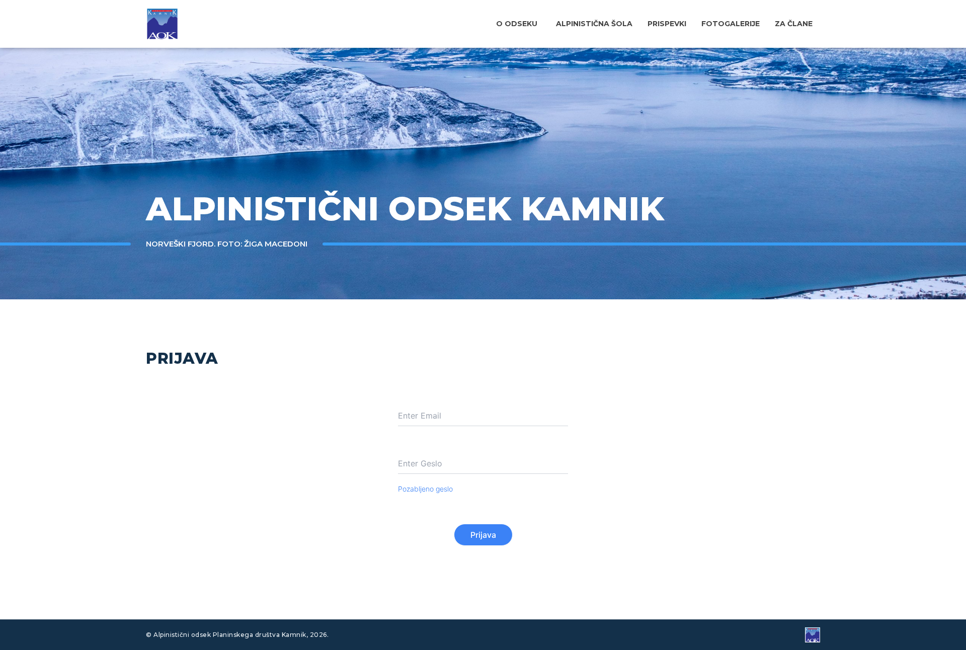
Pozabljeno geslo (425, 488)
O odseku (516, 23)
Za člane (794, 23)
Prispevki (667, 23)
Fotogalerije (730, 23)
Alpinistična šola (594, 23)
